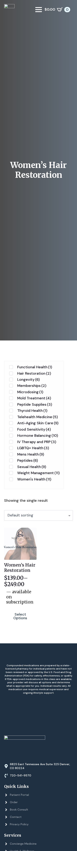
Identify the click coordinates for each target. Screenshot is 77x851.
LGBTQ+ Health (33, 448)
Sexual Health (31, 466)
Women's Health (34, 479)
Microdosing (30, 392)
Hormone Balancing (37, 435)
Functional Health (34, 367)
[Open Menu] (38, 9)
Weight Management (38, 472)
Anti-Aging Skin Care (38, 423)
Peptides (27, 460)
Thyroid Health (32, 410)
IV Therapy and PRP (36, 441)
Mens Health (30, 454)
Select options (20, 616)
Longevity (28, 379)
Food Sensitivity (34, 429)
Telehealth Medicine (37, 416)
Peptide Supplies (34, 404)
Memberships (31, 385)
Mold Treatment (34, 398)
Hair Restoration (34, 373)
